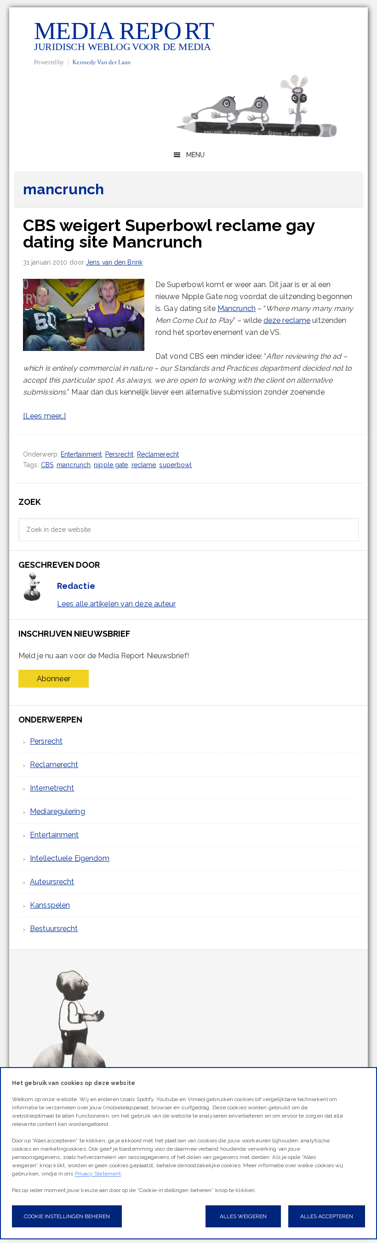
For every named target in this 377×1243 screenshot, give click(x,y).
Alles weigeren (243, 1216)
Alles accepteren (326, 1216)
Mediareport (124, 43)
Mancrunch (236, 308)
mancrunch (74, 465)
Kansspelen (50, 905)
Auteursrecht (52, 881)
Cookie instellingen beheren (67, 1216)
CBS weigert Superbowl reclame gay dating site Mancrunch (168, 233)
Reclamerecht (158, 454)
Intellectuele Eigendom (69, 858)
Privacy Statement (98, 1173)
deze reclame (286, 320)
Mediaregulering (57, 811)
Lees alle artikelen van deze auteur (116, 603)
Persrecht (119, 454)
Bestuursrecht (54, 928)
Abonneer (53, 678)
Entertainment (81, 454)
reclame (143, 465)
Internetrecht (52, 788)
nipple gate (111, 465)
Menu (195, 154)
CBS (47, 465)
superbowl (175, 465)
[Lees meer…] (44, 416)
